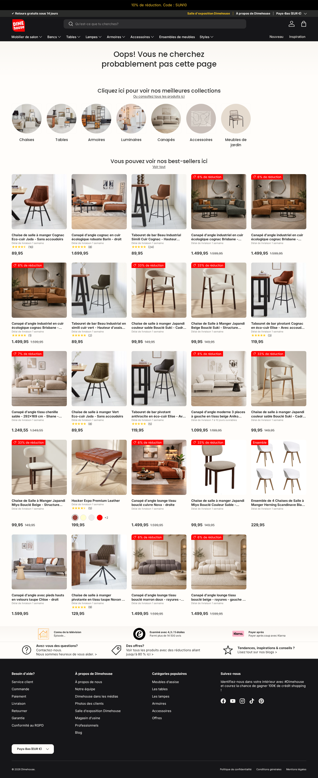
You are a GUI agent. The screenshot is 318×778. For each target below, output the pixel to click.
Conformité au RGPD (28, 725)
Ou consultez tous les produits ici (159, 96)
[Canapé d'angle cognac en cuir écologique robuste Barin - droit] (99, 201)
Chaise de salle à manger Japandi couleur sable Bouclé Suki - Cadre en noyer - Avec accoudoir (158, 327)
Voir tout (159, 167)
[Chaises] (27, 118)
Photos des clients (89, 703)
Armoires (114, 37)
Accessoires (140, 37)
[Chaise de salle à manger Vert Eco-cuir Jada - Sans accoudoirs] (99, 378)
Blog (78, 732)
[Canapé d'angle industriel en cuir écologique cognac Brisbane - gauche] (218, 201)
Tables (71, 37)
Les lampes (160, 696)
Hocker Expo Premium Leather (96, 501)
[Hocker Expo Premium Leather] (99, 467)
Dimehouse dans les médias (96, 696)
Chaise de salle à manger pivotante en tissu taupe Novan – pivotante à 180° (98, 599)
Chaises (26, 139)
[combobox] (155, 24)
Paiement (19, 696)
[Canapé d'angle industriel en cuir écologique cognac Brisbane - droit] (39, 290)
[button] (303, 24)
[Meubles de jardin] (236, 118)
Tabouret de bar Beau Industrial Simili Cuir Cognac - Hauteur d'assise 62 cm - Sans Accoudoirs (158, 239)
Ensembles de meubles (177, 37)
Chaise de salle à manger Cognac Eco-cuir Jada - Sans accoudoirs (38, 237)
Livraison (19, 703)
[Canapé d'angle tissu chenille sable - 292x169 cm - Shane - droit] (39, 378)
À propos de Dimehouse (253, 13)
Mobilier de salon (24, 37)
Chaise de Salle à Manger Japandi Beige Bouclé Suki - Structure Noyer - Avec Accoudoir (218, 327)
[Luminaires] (131, 118)
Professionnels (86, 725)
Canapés (166, 139)
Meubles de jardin (236, 142)
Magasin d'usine (87, 718)
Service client (22, 682)
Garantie (18, 718)
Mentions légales (296, 769)
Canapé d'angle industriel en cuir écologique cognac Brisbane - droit (38, 327)
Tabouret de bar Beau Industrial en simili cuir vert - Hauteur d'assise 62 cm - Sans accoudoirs (99, 327)
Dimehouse (28, 769)
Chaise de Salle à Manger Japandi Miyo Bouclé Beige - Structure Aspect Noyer (38, 505)
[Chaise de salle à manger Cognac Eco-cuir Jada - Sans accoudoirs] (39, 201)
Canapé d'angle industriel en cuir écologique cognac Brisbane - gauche (217, 239)
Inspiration (297, 37)
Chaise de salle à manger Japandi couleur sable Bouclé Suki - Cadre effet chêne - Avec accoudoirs (278, 416)
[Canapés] (166, 118)
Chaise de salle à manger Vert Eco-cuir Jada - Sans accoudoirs (97, 414)
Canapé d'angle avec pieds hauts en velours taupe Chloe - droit (38, 597)
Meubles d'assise (165, 682)
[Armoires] (96, 118)
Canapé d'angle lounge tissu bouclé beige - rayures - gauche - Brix (217, 599)
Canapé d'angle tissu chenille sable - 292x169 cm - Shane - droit (35, 416)
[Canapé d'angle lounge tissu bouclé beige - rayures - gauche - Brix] (218, 562)
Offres (157, 718)
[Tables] (61, 118)
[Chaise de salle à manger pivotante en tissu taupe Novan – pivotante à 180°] (99, 562)
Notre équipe (85, 689)
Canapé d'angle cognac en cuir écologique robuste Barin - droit (97, 237)
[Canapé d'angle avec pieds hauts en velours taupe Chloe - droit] (39, 562)
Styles (204, 37)
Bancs (52, 37)
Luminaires (131, 139)
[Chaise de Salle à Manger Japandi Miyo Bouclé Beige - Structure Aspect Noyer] (39, 467)
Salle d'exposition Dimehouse (208, 13)
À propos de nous (88, 682)
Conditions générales (268, 769)
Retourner (19, 711)
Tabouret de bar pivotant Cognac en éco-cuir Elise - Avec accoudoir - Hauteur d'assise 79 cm (278, 327)
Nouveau (276, 37)
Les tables (160, 689)
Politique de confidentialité (236, 769)
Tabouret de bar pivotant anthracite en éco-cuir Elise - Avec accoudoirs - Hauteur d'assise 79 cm (159, 418)
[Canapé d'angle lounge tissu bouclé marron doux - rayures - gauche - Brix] (159, 562)
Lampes (92, 37)
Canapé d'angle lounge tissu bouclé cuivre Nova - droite (154, 503)
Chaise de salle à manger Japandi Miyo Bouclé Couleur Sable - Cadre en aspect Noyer (217, 505)
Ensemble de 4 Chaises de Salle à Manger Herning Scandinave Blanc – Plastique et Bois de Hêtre (278, 505)
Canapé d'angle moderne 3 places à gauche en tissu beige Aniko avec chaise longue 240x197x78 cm (218, 418)
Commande (20, 689)
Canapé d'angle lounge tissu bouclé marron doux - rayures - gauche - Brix (156, 599)
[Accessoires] (201, 118)
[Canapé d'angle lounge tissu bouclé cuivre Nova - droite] (159, 467)
